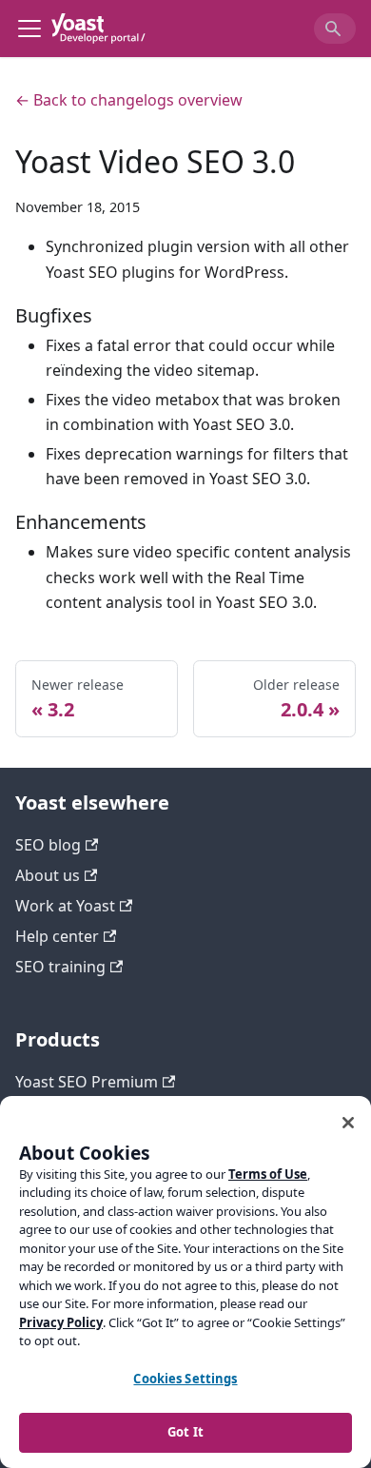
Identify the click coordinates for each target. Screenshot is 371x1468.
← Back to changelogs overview (129, 99)
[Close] (348, 1123)
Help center (57, 936)
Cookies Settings (185, 1378)
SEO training (60, 966)
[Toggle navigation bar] (29, 28)
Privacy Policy (61, 1322)
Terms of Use (267, 1174)
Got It (185, 1431)
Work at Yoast (65, 905)
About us (47, 875)
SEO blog (48, 844)
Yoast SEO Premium (86, 1081)
